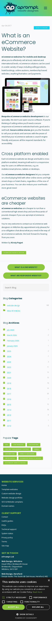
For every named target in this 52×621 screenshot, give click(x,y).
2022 (9, 367)
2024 (9, 356)
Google (36, 449)
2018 (9, 388)
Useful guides (7, 521)
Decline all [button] (38, 607)
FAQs (4, 525)
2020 (9, 378)
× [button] (49, 580)
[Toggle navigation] (45, 8)
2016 (9, 399)
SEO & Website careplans (12, 502)
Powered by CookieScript (26, 618)
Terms (4, 541)
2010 (9, 426)
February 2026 (13, 341)
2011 (9, 420)
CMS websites (18, 444)
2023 (9, 362)
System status (7, 533)
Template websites (10, 489)
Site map (5, 546)
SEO (6, 444)
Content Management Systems (17, 449)
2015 (9, 404)
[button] (26, 614)
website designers (27, 453)
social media (10, 458)
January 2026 (12, 346)
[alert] (26, 599)
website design (41, 27)
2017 (9, 394)
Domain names (8, 506)
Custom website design (11, 493)
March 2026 (12, 335)
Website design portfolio (12, 497)
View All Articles (13, 311)
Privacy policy (7, 537)
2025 (9, 351)
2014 (9, 410)
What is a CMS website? (26, 267)
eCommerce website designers (20, 174)
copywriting (10, 453)
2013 (9, 415)
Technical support (9, 529)
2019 (9, 383)
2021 (9, 372)
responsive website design (15, 462)
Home (4, 485)
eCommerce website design (14, 252)
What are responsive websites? (26, 275)
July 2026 (10, 330)
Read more (37, 592)
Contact (5, 517)
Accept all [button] (13, 607)
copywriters (33, 444)
